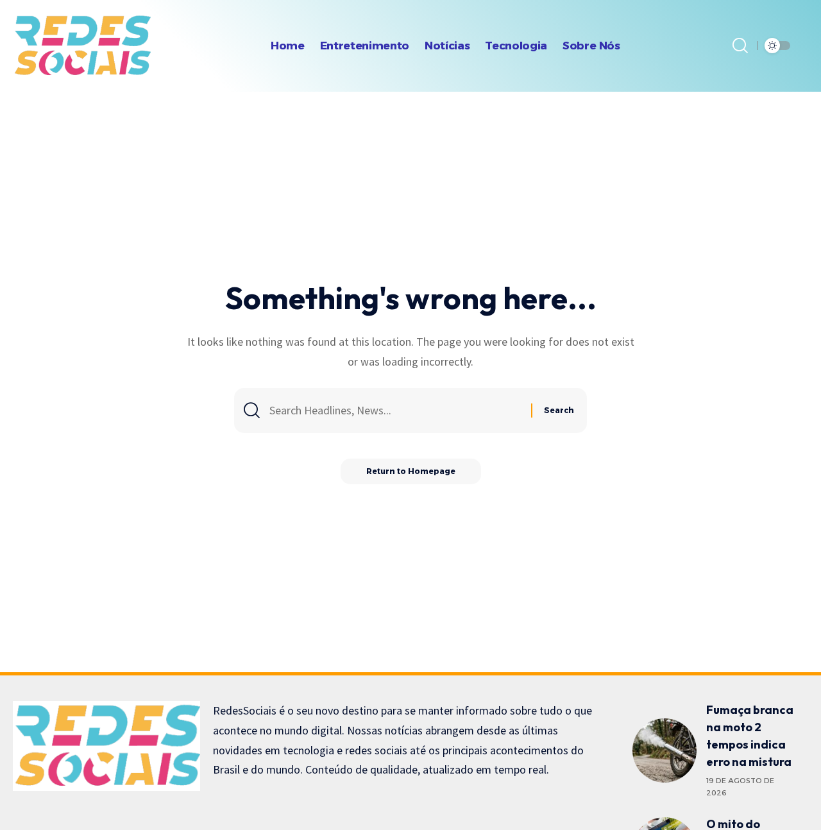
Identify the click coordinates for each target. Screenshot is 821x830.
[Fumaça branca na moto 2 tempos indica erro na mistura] (664, 750)
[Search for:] (395, 411)
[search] (740, 45)
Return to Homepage (410, 471)
